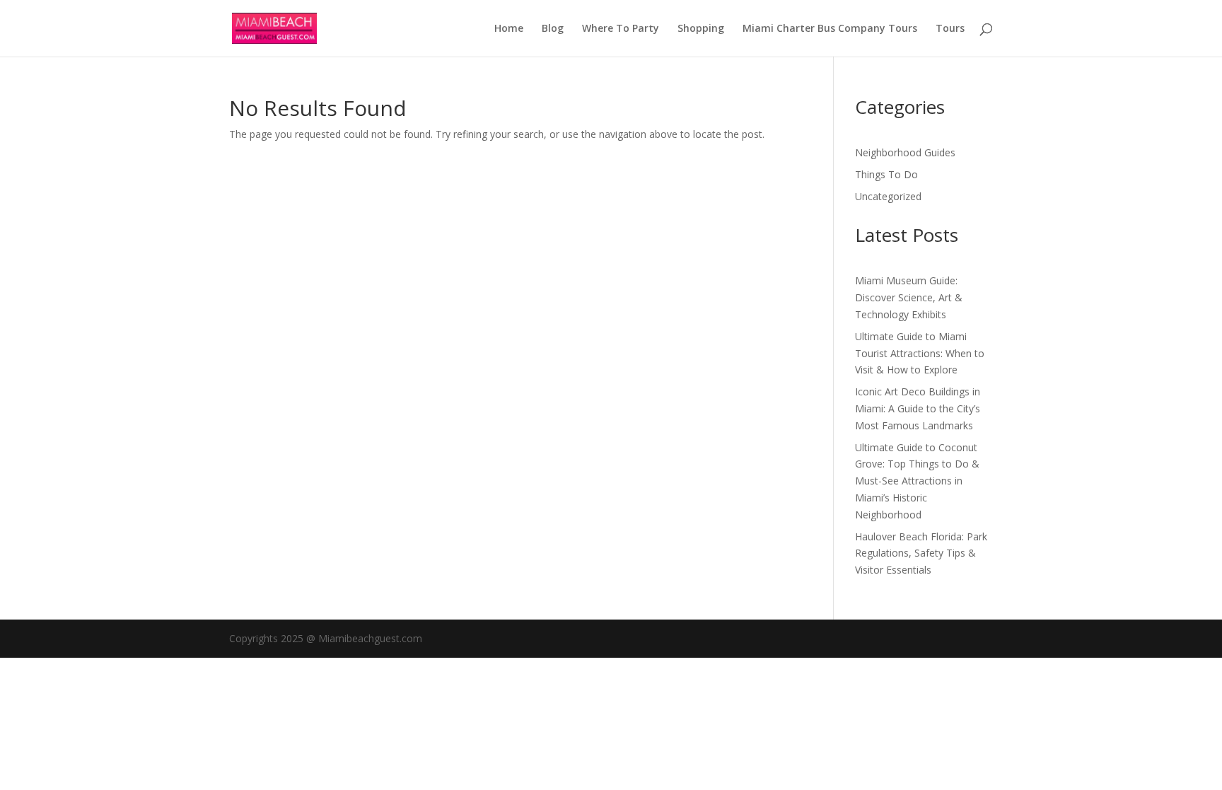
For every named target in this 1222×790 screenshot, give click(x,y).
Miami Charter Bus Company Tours (830, 29)
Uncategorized (888, 196)
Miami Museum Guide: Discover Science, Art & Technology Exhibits (908, 297)
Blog (553, 29)
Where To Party (620, 29)
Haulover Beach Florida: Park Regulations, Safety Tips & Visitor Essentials (921, 553)
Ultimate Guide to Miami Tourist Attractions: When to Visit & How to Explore (919, 353)
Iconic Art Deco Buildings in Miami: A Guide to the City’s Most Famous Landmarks (917, 408)
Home (508, 29)
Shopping (700, 29)
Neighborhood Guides (905, 152)
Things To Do (886, 174)
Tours (950, 29)
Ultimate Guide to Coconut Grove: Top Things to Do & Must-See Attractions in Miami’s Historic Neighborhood (917, 481)
